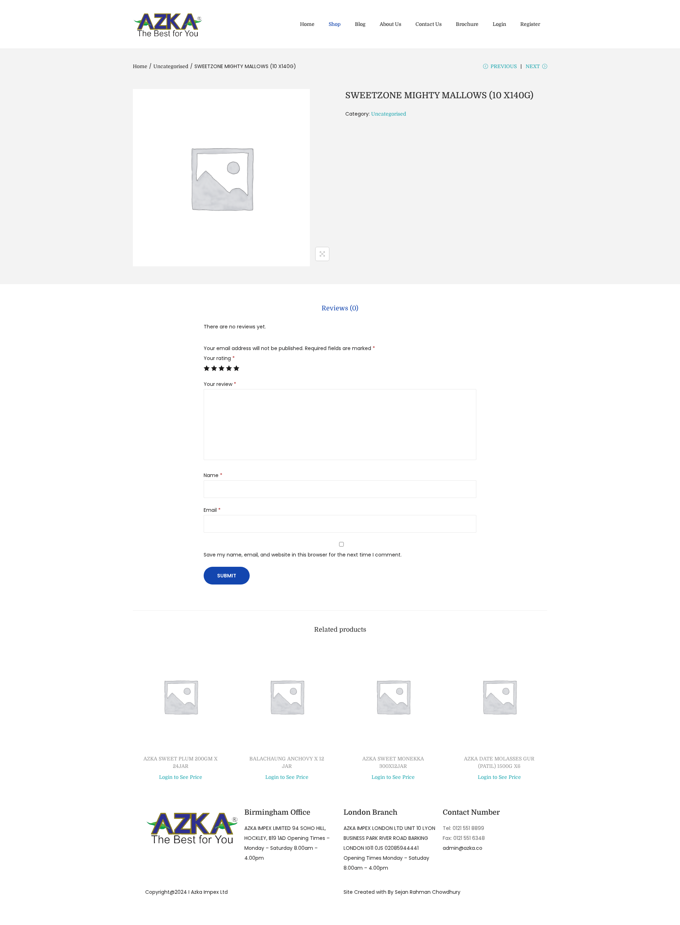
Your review (220, 384)
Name (213, 475)
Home (140, 66)
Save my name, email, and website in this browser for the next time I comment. (303, 554)
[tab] (340, 308)
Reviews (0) (340, 308)
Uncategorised (170, 66)
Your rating (219, 358)
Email (212, 510)
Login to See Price (180, 777)
